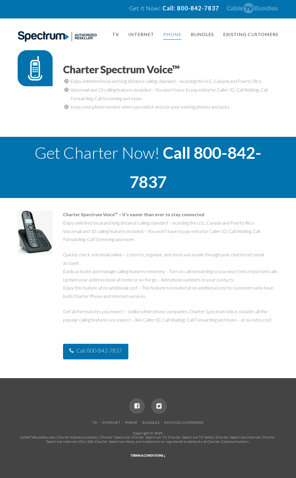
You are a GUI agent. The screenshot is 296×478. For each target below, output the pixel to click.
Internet (141, 34)
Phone (172, 34)
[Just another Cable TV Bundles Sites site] (57, 37)
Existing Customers (250, 34)
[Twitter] (159, 406)
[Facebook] (137, 406)
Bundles (202, 34)
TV (115, 34)
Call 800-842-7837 (99, 350)
